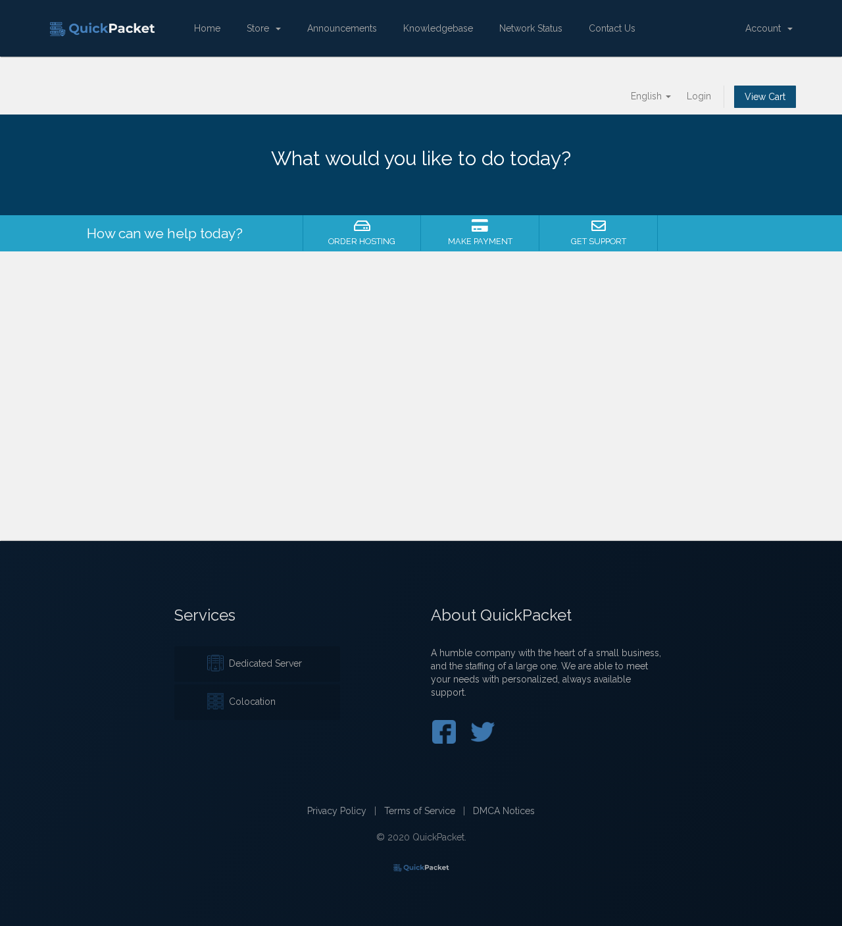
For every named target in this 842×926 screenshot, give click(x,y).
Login (699, 96)
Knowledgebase (438, 28)
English (647, 96)
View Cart (765, 96)
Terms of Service (419, 811)
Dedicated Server (263, 663)
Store (260, 28)
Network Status (530, 28)
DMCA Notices (504, 811)
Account (765, 28)
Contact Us (612, 28)
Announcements (342, 28)
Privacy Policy (336, 811)
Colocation (250, 701)
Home (207, 28)
